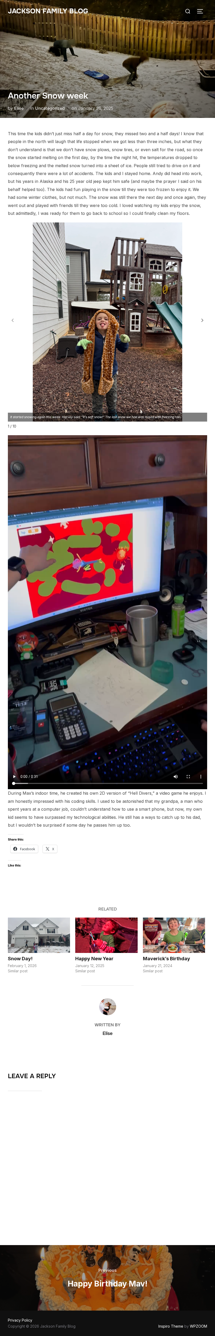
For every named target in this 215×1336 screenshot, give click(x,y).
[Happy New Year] (106, 935)
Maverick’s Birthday (166, 958)
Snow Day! (20, 958)
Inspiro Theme (170, 1326)
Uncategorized (50, 108)
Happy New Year (94, 958)
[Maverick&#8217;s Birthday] (174, 935)
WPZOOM (198, 1326)
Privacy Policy (20, 1320)
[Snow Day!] (39, 935)
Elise (19, 108)
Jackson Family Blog (48, 11)
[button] (202, 320)
